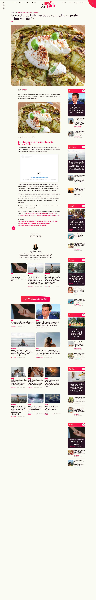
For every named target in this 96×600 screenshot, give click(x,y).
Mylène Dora (24, 89)
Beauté (34, 2)
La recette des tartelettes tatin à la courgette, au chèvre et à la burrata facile (38, 221)
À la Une (15, 2)
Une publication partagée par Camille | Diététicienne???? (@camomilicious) (39, 179)
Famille (64, 2)
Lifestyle (76, 2)
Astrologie (27, 2)
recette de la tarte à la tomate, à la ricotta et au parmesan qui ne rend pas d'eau (39, 215)
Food (70, 2)
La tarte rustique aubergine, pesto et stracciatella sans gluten (34, 223)
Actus (20, 2)
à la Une (12, 12)
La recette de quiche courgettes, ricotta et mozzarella (32, 225)
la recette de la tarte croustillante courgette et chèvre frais (41, 213)
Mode (81, 2)
